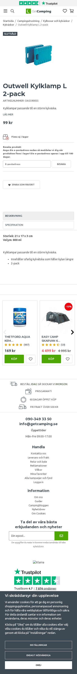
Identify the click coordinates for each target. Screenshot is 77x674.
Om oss (38, 497)
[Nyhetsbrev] (61, 535)
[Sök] (12, 11)
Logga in (38, 482)
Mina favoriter (38, 473)
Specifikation (14, 224)
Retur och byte (38, 461)
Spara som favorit (23, 184)
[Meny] (5, 11)
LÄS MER (8, 114)
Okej (38, 665)
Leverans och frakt (38, 457)
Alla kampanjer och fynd (38, 478)
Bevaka (61, 164)
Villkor (38, 469)
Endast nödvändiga (38, 655)
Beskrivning (13, 215)
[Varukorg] (71, 11)
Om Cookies (39, 513)
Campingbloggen (39, 505)
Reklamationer (38, 465)
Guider (38, 501)
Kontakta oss (38, 453)
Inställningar (38, 645)
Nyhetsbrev (38, 509)
